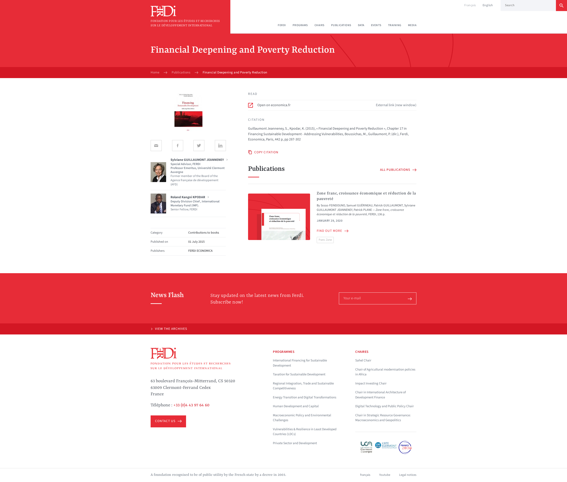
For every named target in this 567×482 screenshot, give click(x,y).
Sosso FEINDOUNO (333, 205)
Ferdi (282, 25)
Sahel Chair (363, 360)
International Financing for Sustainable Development (300, 363)
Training (394, 25)
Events (376, 25)
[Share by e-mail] (156, 145)
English (488, 5)
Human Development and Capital (296, 406)
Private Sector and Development (295, 443)
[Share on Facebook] (177, 145)
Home (155, 72)
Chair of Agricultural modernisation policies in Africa (385, 372)
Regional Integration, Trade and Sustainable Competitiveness (303, 386)
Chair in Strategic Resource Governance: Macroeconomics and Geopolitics (383, 418)
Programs (300, 25)
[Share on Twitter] (198, 145)
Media (412, 25)
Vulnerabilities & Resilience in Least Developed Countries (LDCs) (304, 432)
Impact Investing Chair (370, 383)
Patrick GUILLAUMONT (388, 205)
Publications (341, 25)
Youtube (384, 475)
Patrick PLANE (363, 210)
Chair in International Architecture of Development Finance (380, 395)
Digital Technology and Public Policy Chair (384, 406)
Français (470, 5)
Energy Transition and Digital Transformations (304, 397)
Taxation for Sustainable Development (299, 374)
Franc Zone (325, 240)
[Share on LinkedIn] (220, 145)
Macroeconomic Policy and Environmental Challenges (302, 418)
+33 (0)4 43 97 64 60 (191, 405)
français (365, 475)
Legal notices (407, 475)
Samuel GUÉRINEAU (359, 205)
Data (361, 25)
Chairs (319, 25)
